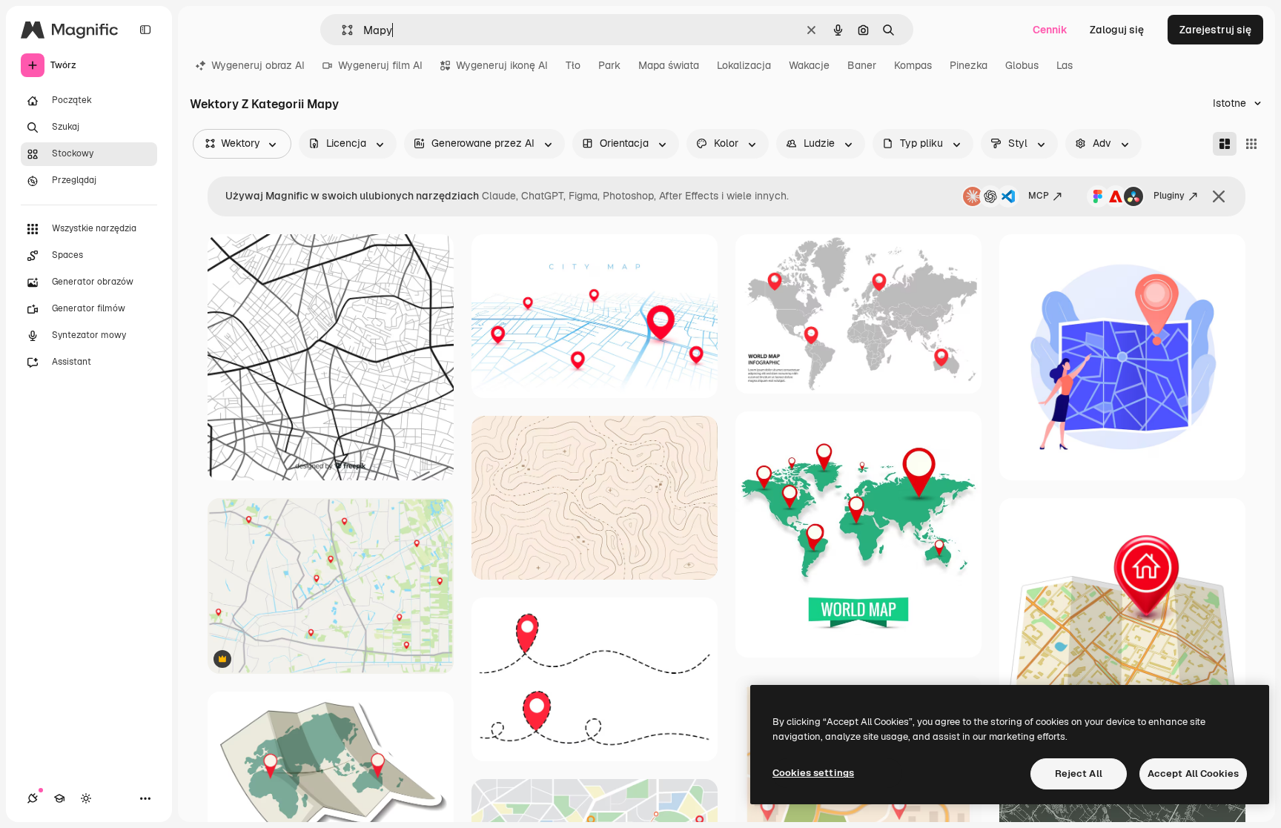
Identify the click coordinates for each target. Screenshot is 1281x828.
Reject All (1078, 773)
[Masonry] (1225, 144)
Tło (573, 65)
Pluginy (1169, 196)
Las (1064, 65)
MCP (1038, 196)
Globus (1022, 65)
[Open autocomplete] (341, 30)
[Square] (1251, 144)
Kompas (913, 65)
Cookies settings (813, 772)
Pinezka (968, 65)
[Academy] (59, 798)
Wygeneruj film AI (380, 65)
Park (609, 65)
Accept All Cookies (1193, 773)
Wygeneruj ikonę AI (502, 65)
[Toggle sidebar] (145, 30)
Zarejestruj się (1215, 29)
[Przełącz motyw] (86, 798)
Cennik (1050, 29)
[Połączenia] (32, 798)
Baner (861, 65)
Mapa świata (668, 65)
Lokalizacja (744, 65)
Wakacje (809, 65)
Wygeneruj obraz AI (258, 65)
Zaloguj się (1117, 29)
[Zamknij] (1219, 196)
